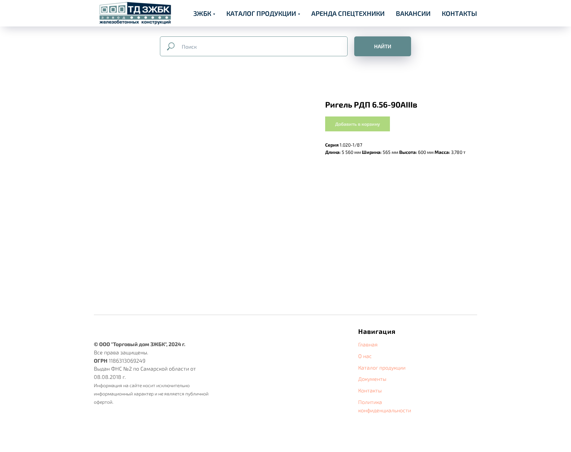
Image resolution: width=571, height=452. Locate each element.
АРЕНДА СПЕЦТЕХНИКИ (348, 13)
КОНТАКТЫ (459, 13)
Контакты (370, 390)
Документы (372, 379)
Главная (368, 344)
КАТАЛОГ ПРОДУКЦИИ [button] (261, 13)
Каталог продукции (381, 367)
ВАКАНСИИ (413, 13)
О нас (365, 356)
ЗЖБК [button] (202, 13)
